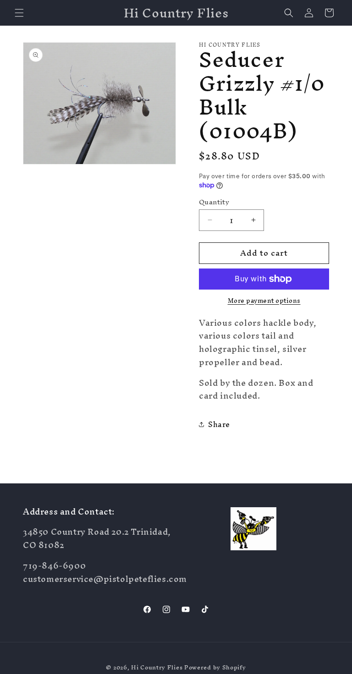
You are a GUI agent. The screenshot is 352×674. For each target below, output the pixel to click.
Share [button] (219, 424)
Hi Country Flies (156, 667)
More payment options (264, 301)
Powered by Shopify (215, 667)
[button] (19, 13)
